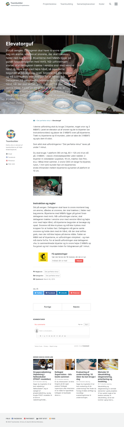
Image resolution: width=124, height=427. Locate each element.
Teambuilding (66, 4)
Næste (76, 307)
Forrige (47, 307)
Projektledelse (49, 4)
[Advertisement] (62, 21)
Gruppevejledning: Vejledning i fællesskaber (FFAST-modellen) (42, 375)
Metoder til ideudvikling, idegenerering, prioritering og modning (105, 377)
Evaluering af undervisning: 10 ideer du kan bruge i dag (86, 375)
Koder (101, 4)
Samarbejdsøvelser (86, 4)
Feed (53, 418)
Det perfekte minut (51, 272)
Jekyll (28, 422)
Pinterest (30, 418)
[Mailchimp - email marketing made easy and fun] (43, 257)
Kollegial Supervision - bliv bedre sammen (63, 374)
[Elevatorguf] (47, 187)
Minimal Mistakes (37, 422)
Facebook (17, 418)
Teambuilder (20, 4)
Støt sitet (42, 418)
